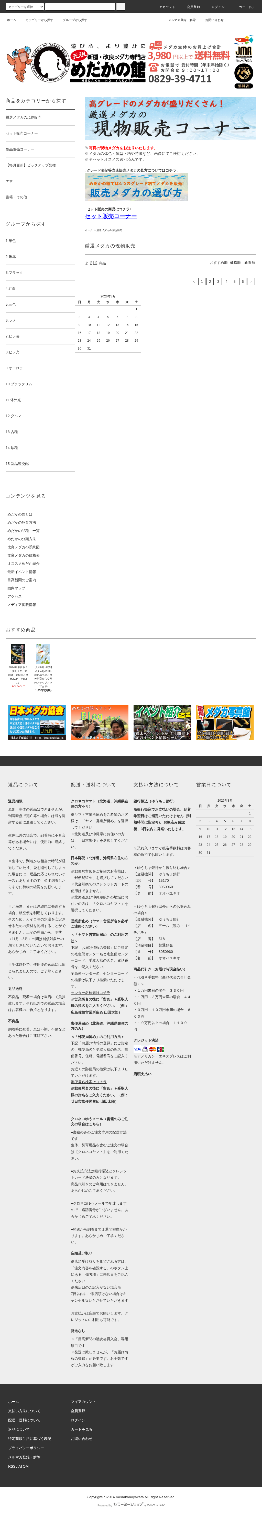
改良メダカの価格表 (23, 555)
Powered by (104, 1505)
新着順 (249, 262)
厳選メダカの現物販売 (109, 230)
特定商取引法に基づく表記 (29, 1439)
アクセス (14, 596)
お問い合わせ (214, 20)
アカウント (167, 7)
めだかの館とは (19, 514)
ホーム (11, 20)
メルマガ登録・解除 (182, 20)
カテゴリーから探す (39, 20)
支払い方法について (24, 1411)
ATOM (23, 1466)
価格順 (235, 262)
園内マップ (16, 588)
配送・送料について (24, 1420)
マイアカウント (83, 1402)
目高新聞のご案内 (21, 580)
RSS (11, 1466)
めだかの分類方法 (21, 539)
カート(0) (246, 7)
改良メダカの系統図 (23, 547)
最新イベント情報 (21, 572)
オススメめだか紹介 (23, 563)
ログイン (218, 7)
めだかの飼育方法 (21, 522)
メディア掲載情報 (21, 605)
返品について (19, 1429)
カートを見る (81, 1429)
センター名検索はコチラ (90, 993)
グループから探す (75, 20)
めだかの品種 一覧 (23, 531)
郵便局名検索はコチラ (89, 1082)
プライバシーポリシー (26, 1448)
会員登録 (194, 7)
